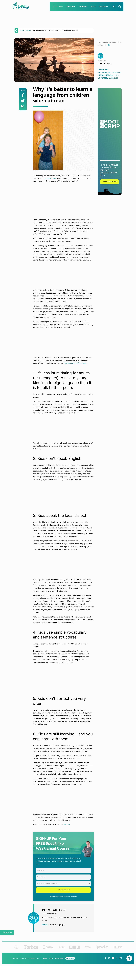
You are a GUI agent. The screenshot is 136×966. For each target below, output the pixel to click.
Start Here (58, 7)
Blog (93, 7)
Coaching (83, 7)
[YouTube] (113, 958)
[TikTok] (117, 958)
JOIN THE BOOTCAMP (109, 182)
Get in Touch (70, 958)
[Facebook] (105, 958)
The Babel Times (50, 178)
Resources (103, 7)
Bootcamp (71, 7)
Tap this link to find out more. (75, 363)
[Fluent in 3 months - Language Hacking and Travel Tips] (21, 6)
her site (67, 824)
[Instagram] (109, 958)
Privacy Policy (59, 958)
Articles (28, 30)
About (45, 958)
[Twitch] (121, 958)
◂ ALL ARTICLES (7, 932)
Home (22, 30)
